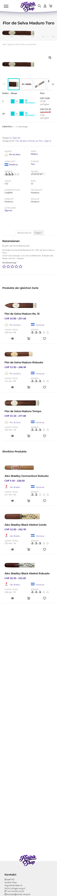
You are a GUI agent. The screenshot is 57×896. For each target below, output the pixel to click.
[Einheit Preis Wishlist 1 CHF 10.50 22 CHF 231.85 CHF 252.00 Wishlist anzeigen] (44, 599)
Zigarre (47, 140)
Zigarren (10, 44)
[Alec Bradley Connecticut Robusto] (28, 468)
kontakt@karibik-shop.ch (18, 894)
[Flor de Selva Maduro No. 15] (28, 306)
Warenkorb (32, 101)
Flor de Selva (21, 140)
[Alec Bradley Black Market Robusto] (28, 566)
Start (4, 44)
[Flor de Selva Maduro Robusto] (28, 355)
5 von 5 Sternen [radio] (20, 266)
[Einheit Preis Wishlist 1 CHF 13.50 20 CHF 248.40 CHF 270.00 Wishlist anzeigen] (44, 388)
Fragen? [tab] (38, 232)
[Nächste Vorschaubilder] (52, 84)
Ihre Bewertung (9, 262)
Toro (41, 140)
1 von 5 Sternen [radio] (4, 266)
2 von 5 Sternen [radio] (8, 266)
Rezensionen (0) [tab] (24, 232)
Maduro (34, 154)
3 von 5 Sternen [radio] (12, 266)
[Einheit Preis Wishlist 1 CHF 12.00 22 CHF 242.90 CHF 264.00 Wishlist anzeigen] (44, 550)
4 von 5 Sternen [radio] (16, 266)
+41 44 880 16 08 (15, 891)
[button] (50, 57)
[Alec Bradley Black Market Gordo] (28, 517)
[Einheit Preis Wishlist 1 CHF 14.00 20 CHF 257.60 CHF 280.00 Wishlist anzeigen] (44, 339)
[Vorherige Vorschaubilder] (4, 84)
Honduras (33, 140)
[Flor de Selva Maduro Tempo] (28, 404)
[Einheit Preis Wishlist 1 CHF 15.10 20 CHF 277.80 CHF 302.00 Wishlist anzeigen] (44, 437)
